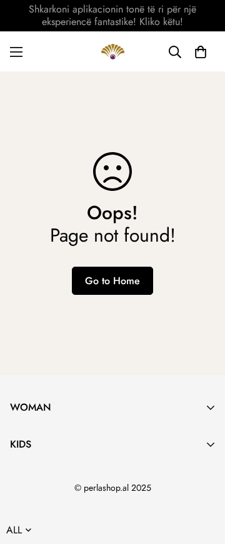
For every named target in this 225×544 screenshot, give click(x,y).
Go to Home (112, 281)
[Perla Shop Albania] (112, 51)
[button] (200, 52)
